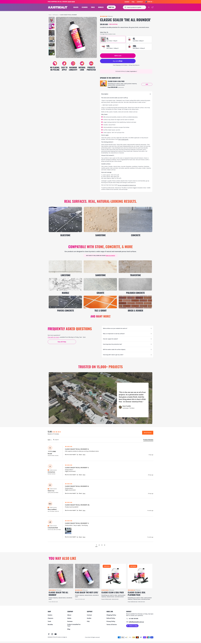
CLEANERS (85, 7)
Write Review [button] (148, 432)
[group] (56, 431)
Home (50, 14)
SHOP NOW (71, 1)
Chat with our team (53, 337)
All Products (55, 14)
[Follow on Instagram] (52, 634)
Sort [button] (49, 440)
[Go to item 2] (52, 26)
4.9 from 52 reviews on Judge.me (59, 637)
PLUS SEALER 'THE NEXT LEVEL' (86, 592)
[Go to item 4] (52, 39)
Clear (143, 7)
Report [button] (80, 454)
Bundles (50, 624)
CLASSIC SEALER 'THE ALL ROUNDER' (58, 593)
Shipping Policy (111, 615)
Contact (89, 615)
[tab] (148, 440)
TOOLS (93, 7)
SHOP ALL (111, 7)
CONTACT (140, 2)
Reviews (69, 621)
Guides (89, 618)
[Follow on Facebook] (49, 634)
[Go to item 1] (52, 20)
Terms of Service (112, 624)
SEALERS (75, 7)
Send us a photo (110, 255)
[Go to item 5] (52, 46)
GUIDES (127, 2)
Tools (49, 621)
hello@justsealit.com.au (136, 622)
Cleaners (50, 618)
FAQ (133, 2)
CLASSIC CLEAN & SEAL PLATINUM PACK (136, 593)
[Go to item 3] (52, 33)
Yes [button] (77, 454)
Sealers (50, 615)
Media (69, 618)
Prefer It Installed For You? (74, 625)
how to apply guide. (123, 139)
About (69, 615)
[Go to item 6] (52, 52)
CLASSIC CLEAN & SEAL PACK (116, 81)
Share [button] (84, 454)
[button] (126, 16)
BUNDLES (100, 7)
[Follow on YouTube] (55, 634)
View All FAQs (62, 342)
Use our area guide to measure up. (127, 185)
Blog (68, 629)
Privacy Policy (111, 621)
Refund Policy (111, 618)
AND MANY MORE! (101, 316)
